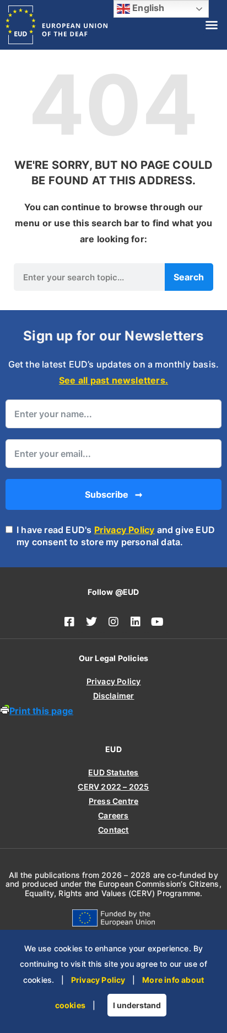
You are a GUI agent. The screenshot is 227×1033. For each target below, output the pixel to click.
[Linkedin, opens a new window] (136, 622)
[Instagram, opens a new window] (113, 622)
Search (189, 277)
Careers (113, 815)
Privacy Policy (124, 529)
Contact (113, 829)
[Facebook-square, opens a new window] (69, 622)
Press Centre (113, 801)
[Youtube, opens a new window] (158, 622)
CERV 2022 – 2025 (113, 786)
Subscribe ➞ (113, 494)
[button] (211, 25)
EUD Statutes (113, 772)
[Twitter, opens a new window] (91, 622)
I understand (137, 1005)
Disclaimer (113, 695)
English (147, 7)
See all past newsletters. (113, 380)
